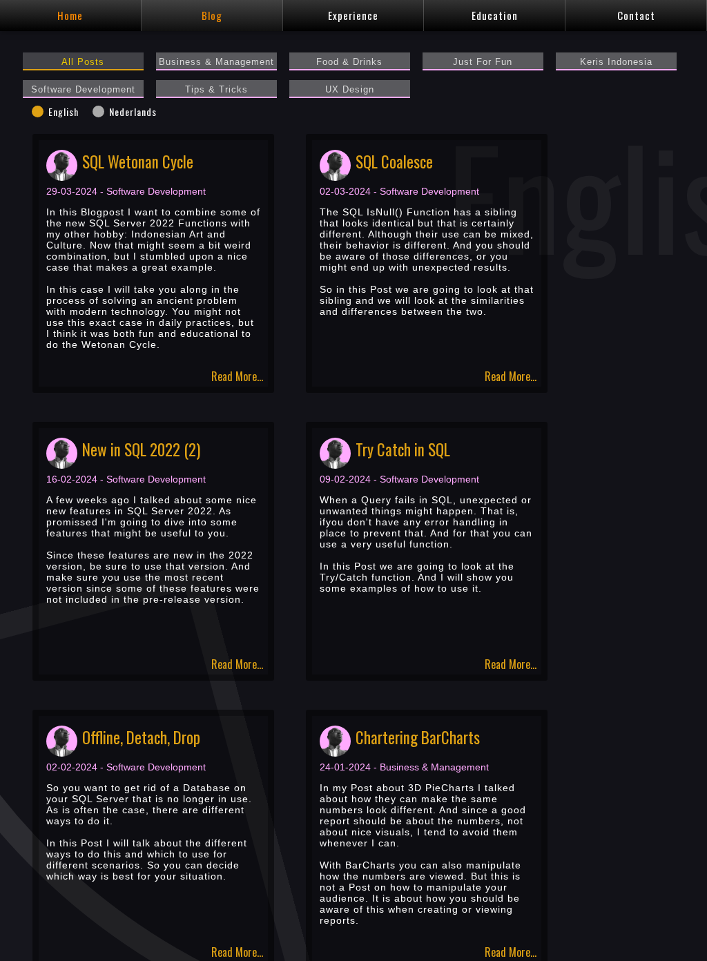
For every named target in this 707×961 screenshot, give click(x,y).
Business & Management (216, 62)
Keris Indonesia (616, 62)
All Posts (82, 62)
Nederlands (133, 111)
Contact (636, 15)
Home (70, 15)
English (63, 111)
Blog (212, 15)
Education (495, 15)
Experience (353, 15)
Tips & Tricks (216, 90)
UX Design (349, 90)
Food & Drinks (349, 62)
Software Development (83, 90)
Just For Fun (482, 62)
